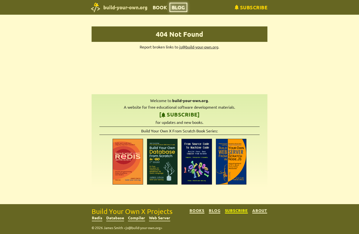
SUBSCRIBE (236, 210)
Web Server (159, 217)
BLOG (178, 7)
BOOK (160, 7)
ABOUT (259, 210)
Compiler (136, 217)
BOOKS (197, 210)
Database (115, 217)
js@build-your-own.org (198, 46)
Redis (97, 217)
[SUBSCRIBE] (179, 114)
